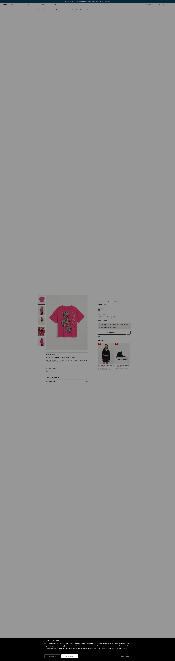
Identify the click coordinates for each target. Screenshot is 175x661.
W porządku (69, 656)
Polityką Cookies (121, 648)
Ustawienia (52, 656)
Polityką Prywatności (49, 650)
